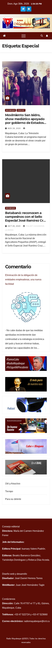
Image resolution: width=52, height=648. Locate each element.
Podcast (21, 110)
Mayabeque (10, 110)
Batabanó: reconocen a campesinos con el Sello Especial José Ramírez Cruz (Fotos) (26, 218)
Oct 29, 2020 (14, 226)
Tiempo (9, 491)
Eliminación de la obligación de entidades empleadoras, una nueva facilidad (23, 279)
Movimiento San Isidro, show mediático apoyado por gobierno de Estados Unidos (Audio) (24, 121)
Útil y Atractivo (12, 483)
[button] (42, 35)
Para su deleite (13, 499)
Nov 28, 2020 (14, 128)
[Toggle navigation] (23, 35)
